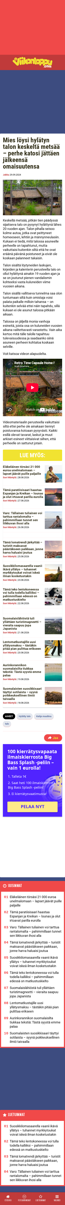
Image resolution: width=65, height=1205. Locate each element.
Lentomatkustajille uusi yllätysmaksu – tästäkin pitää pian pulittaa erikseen (22, 645)
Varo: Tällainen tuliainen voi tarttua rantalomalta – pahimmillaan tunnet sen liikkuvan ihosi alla (22, 518)
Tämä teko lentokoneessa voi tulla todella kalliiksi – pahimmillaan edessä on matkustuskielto (21, 594)
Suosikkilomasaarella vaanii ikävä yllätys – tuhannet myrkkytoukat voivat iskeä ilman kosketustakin (22, 571)
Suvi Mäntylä (9, 477)
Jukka (6, 174)
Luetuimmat (16, 1115)
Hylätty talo (25, 716)
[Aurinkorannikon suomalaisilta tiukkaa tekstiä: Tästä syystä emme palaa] (53, 672)
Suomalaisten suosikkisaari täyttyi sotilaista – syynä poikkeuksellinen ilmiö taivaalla (22, 694)
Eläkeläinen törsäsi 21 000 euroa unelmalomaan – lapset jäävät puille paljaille (22, 470)
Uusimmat (15, 886)
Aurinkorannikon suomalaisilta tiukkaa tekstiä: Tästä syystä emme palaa (22, 670)
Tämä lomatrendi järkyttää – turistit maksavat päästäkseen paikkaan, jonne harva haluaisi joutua (23, 547)
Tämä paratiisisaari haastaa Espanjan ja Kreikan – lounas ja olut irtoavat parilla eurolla (23, 493)
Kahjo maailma (43, 716)
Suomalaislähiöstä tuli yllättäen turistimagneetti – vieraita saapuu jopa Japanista (22, 623)
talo (7, 723)
